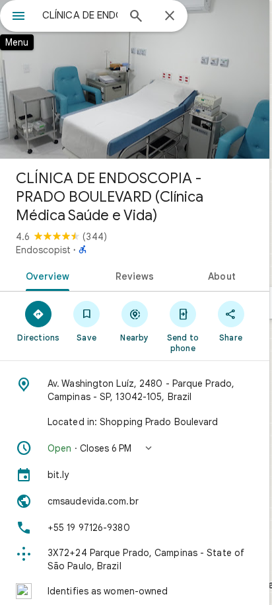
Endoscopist (43, 250)
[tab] (45, 275)
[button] (134, 448)
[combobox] (80, 15)
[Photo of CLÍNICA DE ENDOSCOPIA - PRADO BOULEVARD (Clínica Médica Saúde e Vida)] (134, 79)
